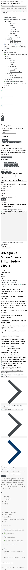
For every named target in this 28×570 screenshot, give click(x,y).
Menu (2, 182)
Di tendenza (12, 18)
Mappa (6, 504)
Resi (5, 521)
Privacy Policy (8, 514)
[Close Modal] (1, 124)
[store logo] (7, 103)
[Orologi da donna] (21, 45)
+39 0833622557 (22, 6)
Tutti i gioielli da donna (10, 47)
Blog (5, 501)
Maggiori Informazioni (8, 346)
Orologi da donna (6, 248)
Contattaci (7, 499)
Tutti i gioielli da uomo (10, 83)
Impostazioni (4, 190)
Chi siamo (7, 497)
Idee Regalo (22, 20)
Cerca (2, 115)
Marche (6, 18)
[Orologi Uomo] (18, 82)
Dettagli (3, 286)
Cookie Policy (8, 517)
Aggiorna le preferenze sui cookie (14, 519)
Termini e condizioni (10, 512)
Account (3, 188)
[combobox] (8, 113)
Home (5, 203)
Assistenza (9, 6)
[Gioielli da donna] (9, 45)
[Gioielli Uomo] (8, 82)
